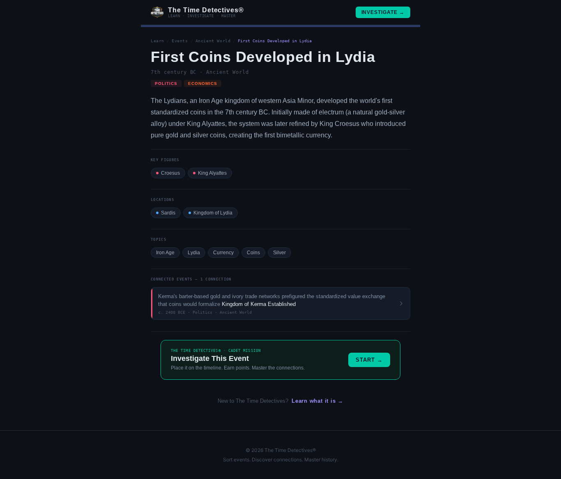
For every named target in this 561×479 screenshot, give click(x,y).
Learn (157, 41)
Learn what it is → (317, 401)
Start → (369, 360)
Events (180, 41)
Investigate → (383, 12)
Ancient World (213, 41)
